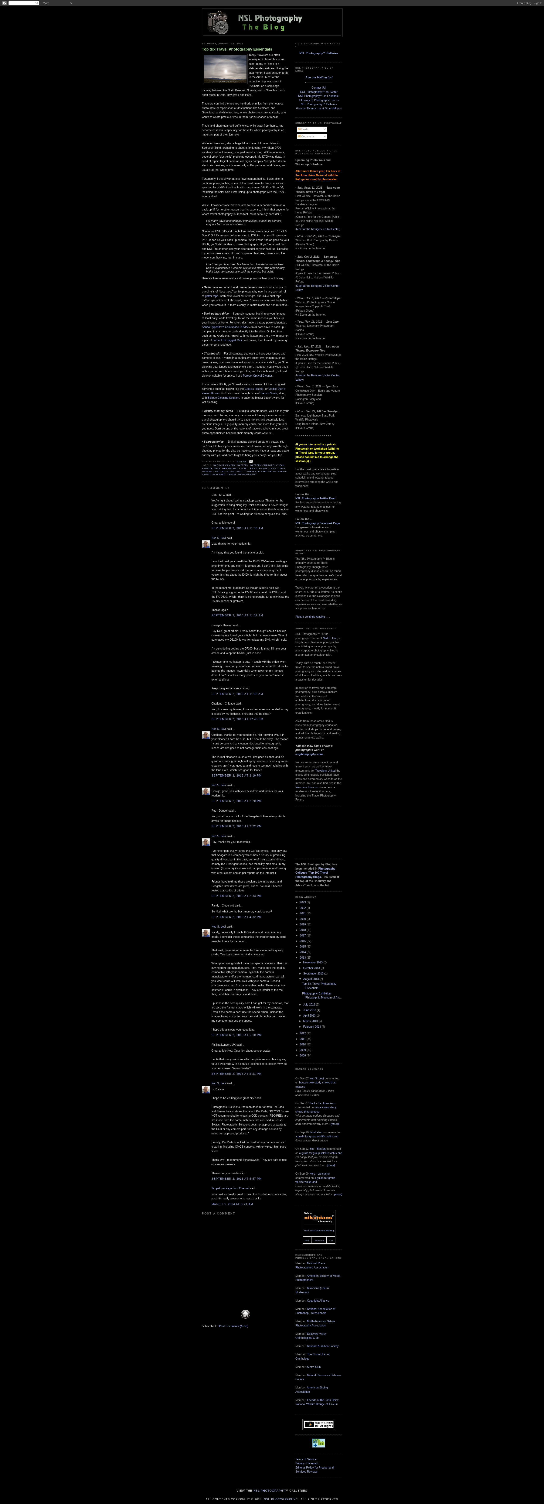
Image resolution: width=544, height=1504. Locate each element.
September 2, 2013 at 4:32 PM (236, 917)
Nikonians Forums (306, 787)
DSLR (217, 468)
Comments (307, 136)
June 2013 (310, 1010)
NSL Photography (269, 1490)
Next (307, 1240)
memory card (211, 471)
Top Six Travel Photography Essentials (237, 49)
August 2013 (311, 979)
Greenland (230, 468)
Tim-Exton (315, 1132)
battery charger (262, 465)
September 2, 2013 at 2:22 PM (236, 826)
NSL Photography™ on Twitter (318, 91)
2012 (303, 1033)
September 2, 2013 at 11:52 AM (237, 615)
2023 (303, 902)
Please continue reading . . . (312, 616)
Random (319, 1240)
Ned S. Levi (218, 537)
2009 (303, 1050)
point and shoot (233, 471)
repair (282, 471)
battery (242, 465)
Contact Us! (319, 87)
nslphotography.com (309, 754)
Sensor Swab (269, 393)
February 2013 (312, 1026)
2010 (303, 1044)
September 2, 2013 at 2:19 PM (236, 775)
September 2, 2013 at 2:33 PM (236, 896)
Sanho (206, 474)
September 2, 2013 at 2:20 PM (236, 801)
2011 (303, 1039)
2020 (303, 919)
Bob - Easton (317, 1148)
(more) (335, 1124)
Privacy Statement (306, 1463)
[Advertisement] (316, 831)
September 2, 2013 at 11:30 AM (237, 528)
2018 (303, 930)
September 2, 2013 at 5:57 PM (236, 1178)
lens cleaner (258, 468)
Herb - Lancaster (319, 1173)
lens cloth (277, 468)
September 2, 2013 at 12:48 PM (237, 719)
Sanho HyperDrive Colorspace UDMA (225, 327)
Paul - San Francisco (322, 1103)
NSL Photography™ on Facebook (318, 95)
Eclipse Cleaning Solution (223, 397)
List (331, 1240)
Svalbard (218, 474)
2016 (303, 941)
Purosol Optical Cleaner (257, 375)
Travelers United (325, 770)
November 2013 (313, 962)
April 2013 (309, 1015)
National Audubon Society (323, 1346)
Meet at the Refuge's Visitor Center (317, 229)
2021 (303, 913)
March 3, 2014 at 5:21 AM (232, 1204)
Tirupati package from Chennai (230, 1188)
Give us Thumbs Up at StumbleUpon (318, 108)
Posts (304, 129)
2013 (303, 957)
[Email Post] (250, 461)
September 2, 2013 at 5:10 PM (236, 1035)
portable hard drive (261, 471)
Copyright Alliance (318, 1300)
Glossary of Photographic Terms (319, 100)
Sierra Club (314, 1366)
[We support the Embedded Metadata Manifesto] (318, 1446)
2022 (303, 907)
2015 (303, 946)
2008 (303, 1055)
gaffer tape (211, 296)
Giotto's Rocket (254, 388)
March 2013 (311, 1021)
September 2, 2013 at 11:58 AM (237, 694)
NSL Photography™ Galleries (318, 53)
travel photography (242, 474)
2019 (303, 924)
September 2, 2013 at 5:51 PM (236, 1073)
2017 (303, 935)
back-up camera (224, 465)
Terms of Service (305, 1459)
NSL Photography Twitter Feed (315, 498)
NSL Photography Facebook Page (317, 523)
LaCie (243, 468)
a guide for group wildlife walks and (316, 1136)
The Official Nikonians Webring (319, 1230)
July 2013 (309, 1004)
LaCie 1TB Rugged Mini (227, 340)
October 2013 (312, 968)
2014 (303, 952)
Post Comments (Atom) (233, 1326)
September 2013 (313, 973)
